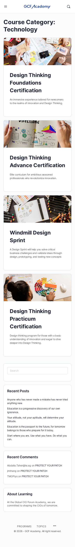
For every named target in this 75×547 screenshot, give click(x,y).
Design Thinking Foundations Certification (30, 82)
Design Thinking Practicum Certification (30, 319)
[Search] (68, 6)
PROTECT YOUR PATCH (48, 465)
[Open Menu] (5, 6)
